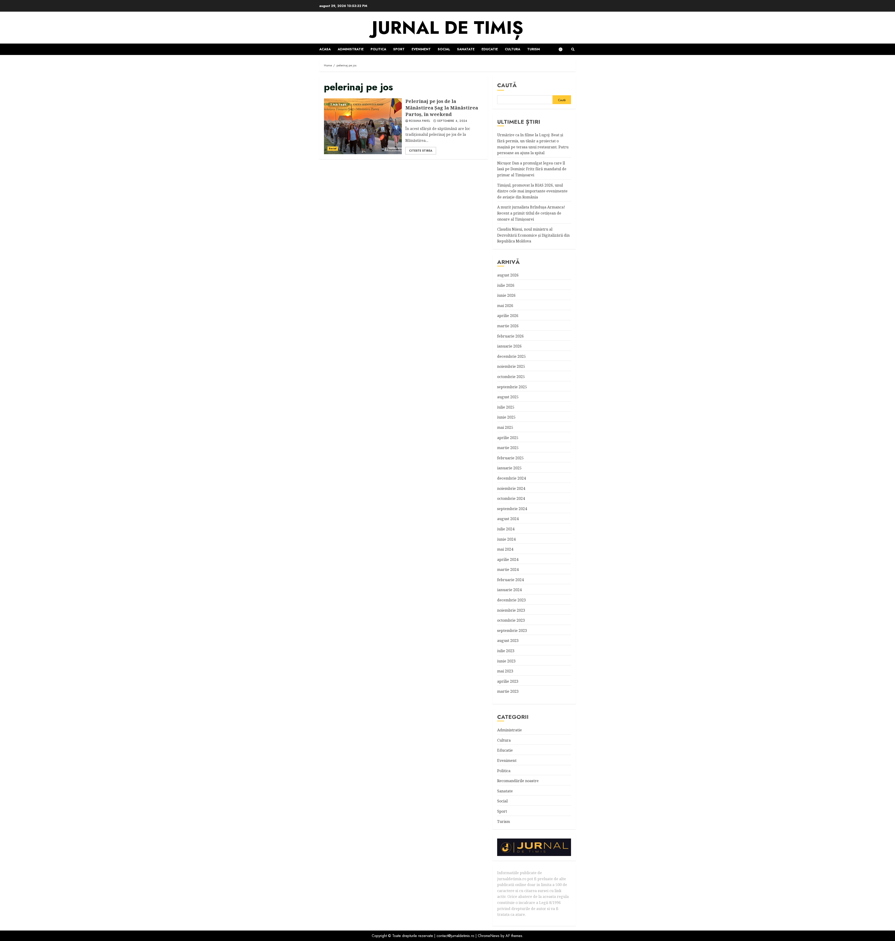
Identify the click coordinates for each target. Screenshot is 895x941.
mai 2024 (505, 549)
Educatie (490, 49)
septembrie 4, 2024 (452, 121)
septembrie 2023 (512, 630)
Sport (399, 49)
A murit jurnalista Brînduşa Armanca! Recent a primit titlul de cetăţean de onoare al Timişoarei (531, 213)
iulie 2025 (505, 407)
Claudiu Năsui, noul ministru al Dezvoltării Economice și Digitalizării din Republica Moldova (533, 235)
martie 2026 (508, 325)
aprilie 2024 (507, 559)
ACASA (325, 49)
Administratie (351, 49)
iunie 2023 (506, 661)
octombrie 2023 (511, 620)
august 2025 (508, 396)
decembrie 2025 (511, 356)
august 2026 (508, 275)
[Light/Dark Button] (563, 49)
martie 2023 (508, 691)
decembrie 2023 (511, 600)
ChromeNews (488, 935)
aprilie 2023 (507, 681)
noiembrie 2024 (511, 488)
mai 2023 (505, 671)
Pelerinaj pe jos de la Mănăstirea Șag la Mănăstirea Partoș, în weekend (363, 126)
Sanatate (466, 49)
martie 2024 (508, 569)
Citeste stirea (420, 151)
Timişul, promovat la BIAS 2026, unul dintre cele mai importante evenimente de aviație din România (532, 191)
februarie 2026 (510, 336)
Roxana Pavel (419, 121)
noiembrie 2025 (511, 366)
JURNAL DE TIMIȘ (447, 28)
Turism (533, 49)
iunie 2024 (506, 539)
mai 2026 (505, 305)
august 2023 (508, 640)
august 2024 (508, 518)
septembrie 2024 (512, 508)
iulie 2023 (505, 650)
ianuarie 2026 (509, 346)
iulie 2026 (505, 285)
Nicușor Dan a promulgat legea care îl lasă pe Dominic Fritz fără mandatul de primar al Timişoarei (531, 168)
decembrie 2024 (511, 478)
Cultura (512, 49)
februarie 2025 (510, 457)
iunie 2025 (506, 417)
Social (444, 49)
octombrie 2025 (511, 376)
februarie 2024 (510, 579)
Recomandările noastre (518, 780)
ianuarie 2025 (509, 467)
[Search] (573, 49)
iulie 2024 (505, 529)
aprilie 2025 (507, 437)
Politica (378, 49)
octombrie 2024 (511, 498)
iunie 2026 (506, 295)
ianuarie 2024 (509, 589)
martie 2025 (508, 447)
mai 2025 (505, 427)
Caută (507, 85)
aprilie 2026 (507, 315)
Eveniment (421, 49)
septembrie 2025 (512, 386)
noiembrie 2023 (511, 610)
